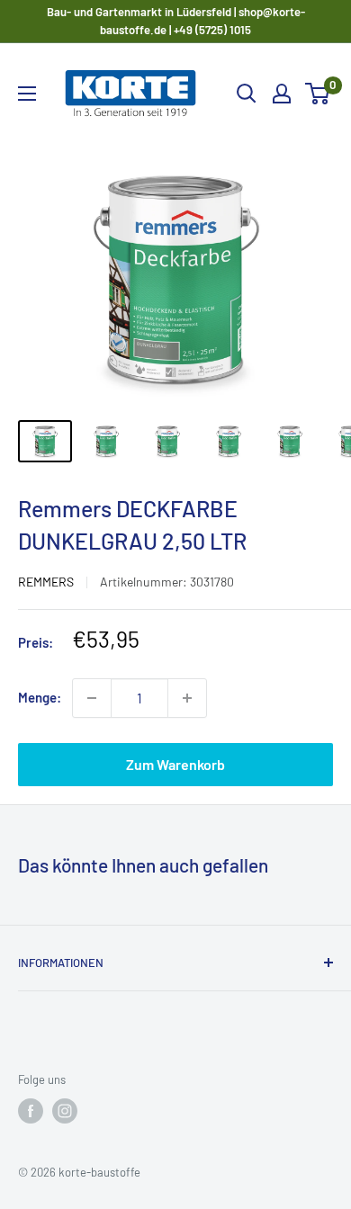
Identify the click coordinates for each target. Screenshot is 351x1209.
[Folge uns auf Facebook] (30, 1111)
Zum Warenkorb (175, 764)
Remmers (46, 581)
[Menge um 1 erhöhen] (187, 698)
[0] (318, 93)
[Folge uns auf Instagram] (64, 1111)
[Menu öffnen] (27, 93)
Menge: (39, 697)
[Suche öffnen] (246, 93)
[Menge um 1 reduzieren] (92, 698)
